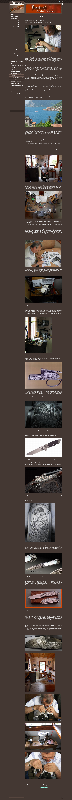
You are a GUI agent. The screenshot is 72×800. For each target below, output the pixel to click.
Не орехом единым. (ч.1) (15, 30)
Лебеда (12, 89)
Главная (12, 14)
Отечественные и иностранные (16, 81)
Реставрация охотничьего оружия (17, 61)
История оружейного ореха (16, 28)
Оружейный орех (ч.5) (15, 26)
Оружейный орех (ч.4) (15, 24)
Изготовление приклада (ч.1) (16, 38)
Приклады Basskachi (14, 16)
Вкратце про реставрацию (15, 34)
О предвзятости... (14, 75)
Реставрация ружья (14, 53)
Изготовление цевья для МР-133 (17, 65)
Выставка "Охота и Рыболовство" (17, 77)
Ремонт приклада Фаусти (15, 95)
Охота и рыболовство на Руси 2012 (17, 85)
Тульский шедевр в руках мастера (17, 97)
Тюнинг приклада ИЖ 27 (15, 93)
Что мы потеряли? (14, 69)
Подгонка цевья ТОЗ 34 (15, 57)
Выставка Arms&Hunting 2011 (16, 73)
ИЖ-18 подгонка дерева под (16, 71)
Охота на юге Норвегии (15, 101)
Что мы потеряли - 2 (14, 79)
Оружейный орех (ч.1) (15, 18)
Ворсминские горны (14, 87)
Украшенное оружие (14, 49)
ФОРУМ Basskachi (43, 787)
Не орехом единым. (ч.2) (15, 32)
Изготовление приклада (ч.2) (16, 40)
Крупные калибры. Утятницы (16, 59)
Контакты (12, 105)
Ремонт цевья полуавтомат (16, 55)
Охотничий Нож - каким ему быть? (17, 103)
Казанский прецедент (15, 83)
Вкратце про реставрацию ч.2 (16, 36)
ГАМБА (12, 91)
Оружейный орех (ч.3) (15, 22)
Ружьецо (12, 99)
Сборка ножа (13, 67)
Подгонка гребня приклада (16, 51)
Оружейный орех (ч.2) (15, 20)
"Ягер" (12, 63)
